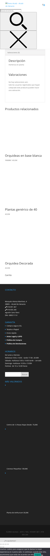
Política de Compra (14, 340)
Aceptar (37, 555)
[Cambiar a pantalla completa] (3, 544)
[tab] (25, 55)
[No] (42, 555)
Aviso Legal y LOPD (14, 336)
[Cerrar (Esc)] (8, 544)
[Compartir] (6, 544)
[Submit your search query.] (18, 21)
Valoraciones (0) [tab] (13, 52)
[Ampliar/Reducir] (1, 544)
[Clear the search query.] (18, 40)
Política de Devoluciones (16, 344)
